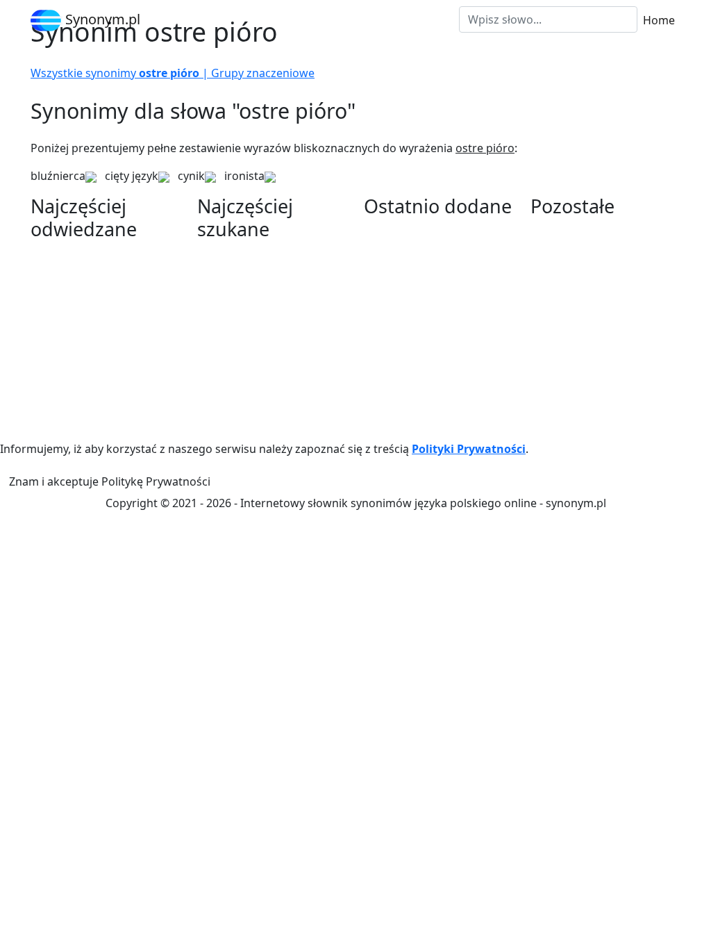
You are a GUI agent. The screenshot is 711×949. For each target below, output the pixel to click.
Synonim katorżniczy (418, 415)
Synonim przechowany (590, 365)
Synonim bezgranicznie (591, 248)
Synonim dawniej (75, 354)
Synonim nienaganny (419, 382)
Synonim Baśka (404, 398)
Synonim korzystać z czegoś (270, 321)
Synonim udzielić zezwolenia (271, 404)
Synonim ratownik (578, 398)
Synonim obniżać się (250, 421)
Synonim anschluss (81, 254)
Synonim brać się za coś (93, 271)
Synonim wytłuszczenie (258, 271)
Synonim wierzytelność (424, 265)
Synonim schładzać (580, 298)
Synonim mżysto (240, 387)
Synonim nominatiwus (89, 387)
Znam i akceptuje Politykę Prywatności (109, 481)
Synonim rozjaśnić (78, 404)
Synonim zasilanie (411, 332)
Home (659, 20)
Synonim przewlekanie (423, 298)
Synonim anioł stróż (83, 371)
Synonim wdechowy (249, 304)
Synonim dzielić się (579, 232)
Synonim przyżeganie (586, 315)
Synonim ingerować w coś (265, 371)
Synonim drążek (572, 332)
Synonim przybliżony (85, 304)
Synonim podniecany (85, 337)
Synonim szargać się (417, 282)
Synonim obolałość (80, 287)
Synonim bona (568, 348)
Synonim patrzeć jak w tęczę (271, 287)
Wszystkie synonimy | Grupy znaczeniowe (173, 73)
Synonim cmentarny (583, 382)
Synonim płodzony (79, 321)
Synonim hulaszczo (414, 315)
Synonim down (236, 254)
